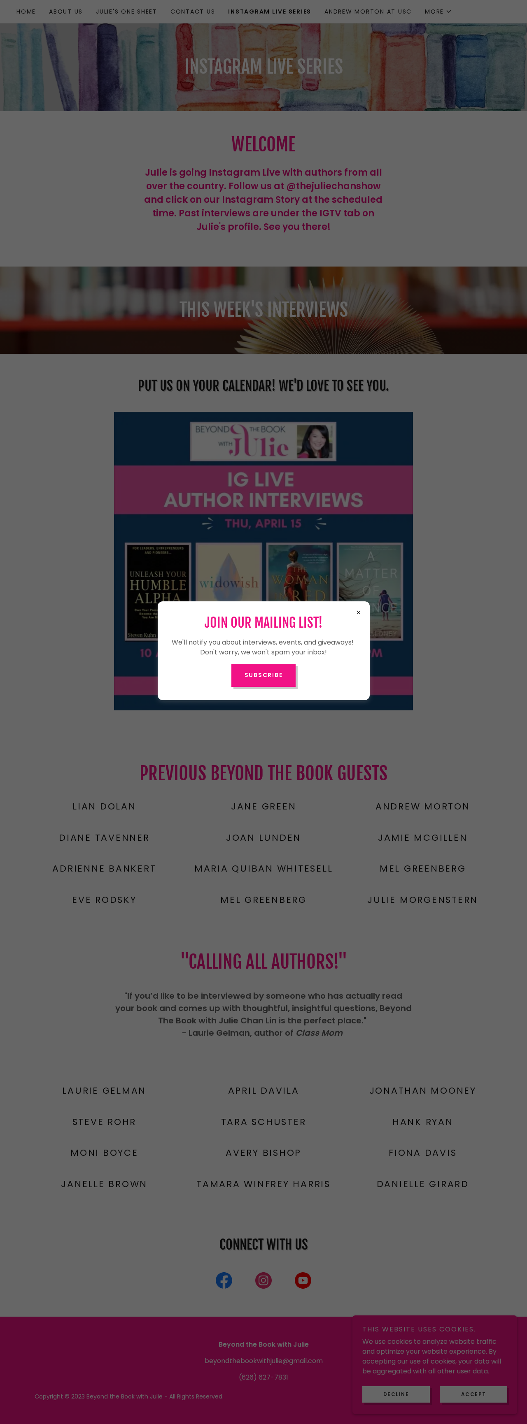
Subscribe (264, 675)
